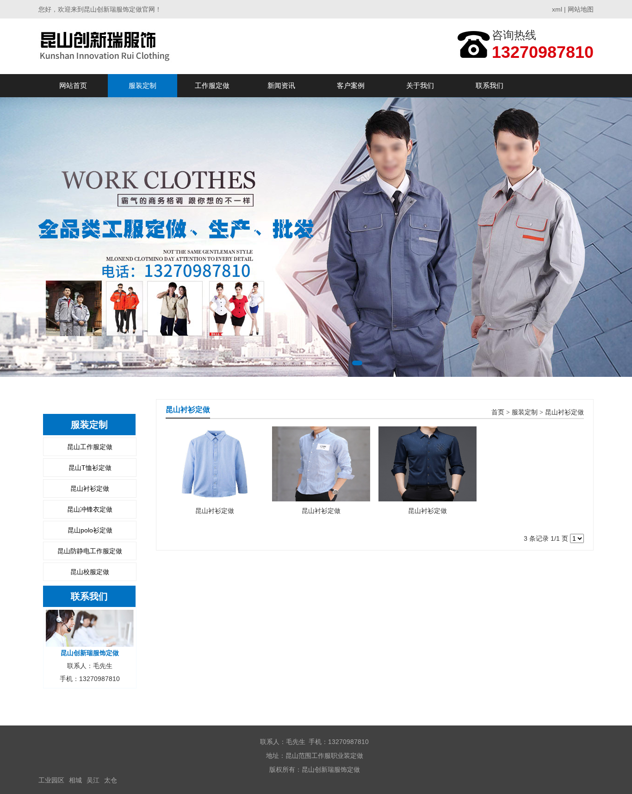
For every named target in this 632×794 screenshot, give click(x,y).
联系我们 (489, 85)
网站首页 (73, 85)
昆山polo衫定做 (90, 530)
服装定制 (142, 85)
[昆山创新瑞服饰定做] (106, 46)
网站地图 (581, 9)
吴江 (93, 780)
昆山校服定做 (89, 571)
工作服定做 (212, 85)
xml (557, 9)
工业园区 (51, 780)
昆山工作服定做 (89, 446)
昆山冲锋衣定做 (89, 509)
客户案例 (351, 85)
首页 (497, 412)
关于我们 (420, 85)
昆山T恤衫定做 (90, 467)
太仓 (110, 780)
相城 (75, 780)
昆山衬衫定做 (89, 488)
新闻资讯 (281, 85)
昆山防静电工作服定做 (89, 551)
